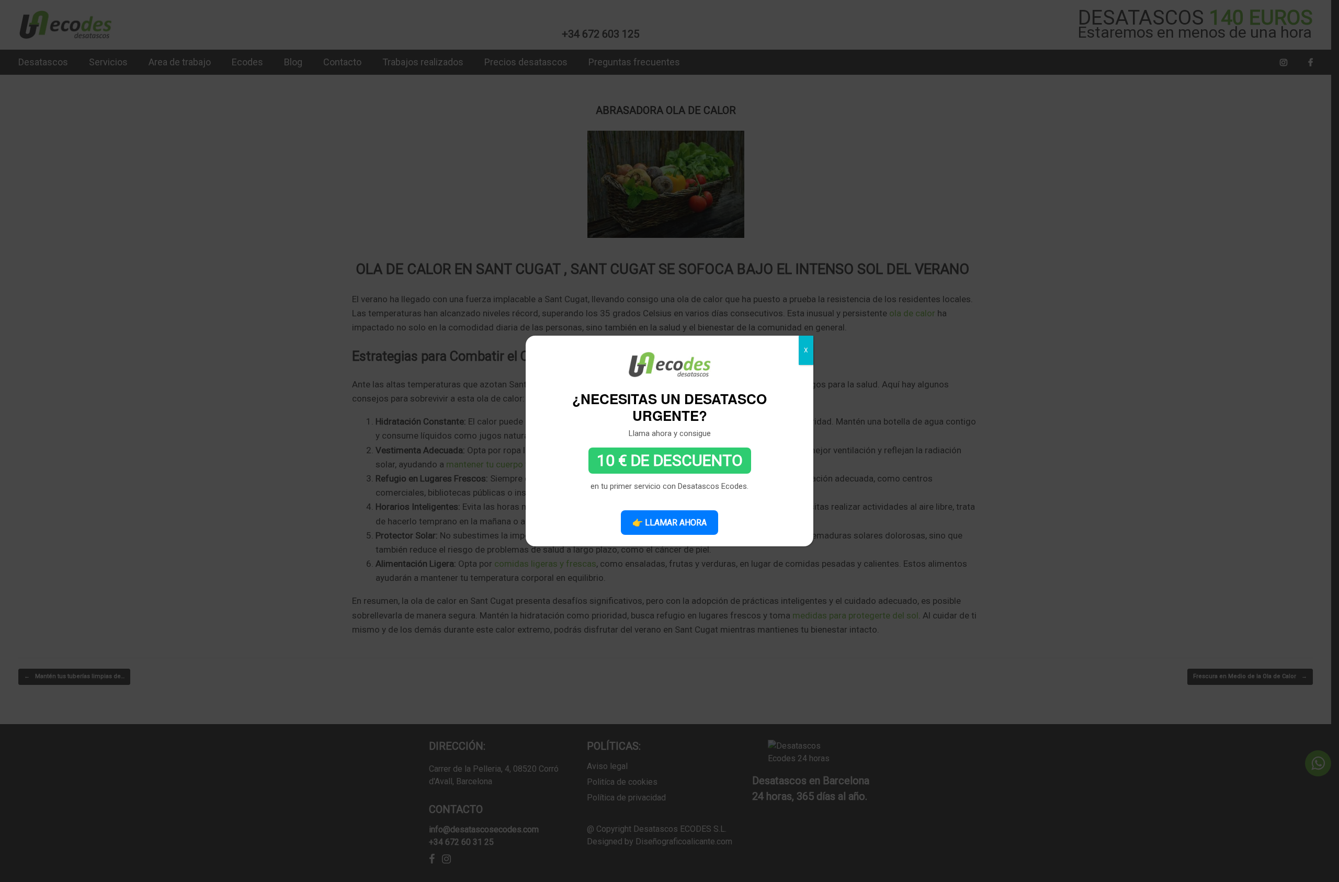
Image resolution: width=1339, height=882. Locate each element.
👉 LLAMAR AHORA (669, 523)
